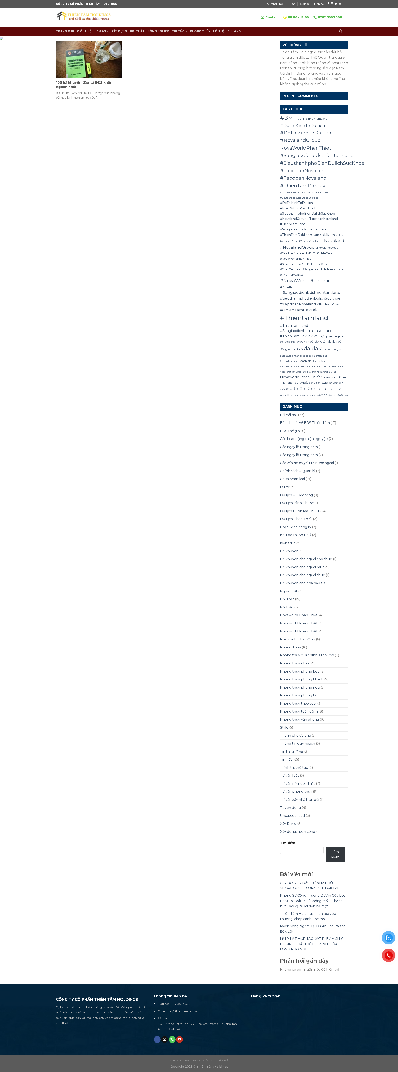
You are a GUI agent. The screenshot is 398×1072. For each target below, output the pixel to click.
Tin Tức (178, 31)
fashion (306, 360)
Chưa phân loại (292, 479)
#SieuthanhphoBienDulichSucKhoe (310, 298)
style (325, 382)
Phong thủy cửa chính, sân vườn (307, 655)
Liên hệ (319, 3)
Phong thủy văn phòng (299, 719)
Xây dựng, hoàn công (297, 832)
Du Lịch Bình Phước (297, 503)
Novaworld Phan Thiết (300, 377)
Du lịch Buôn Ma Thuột (299, 511)
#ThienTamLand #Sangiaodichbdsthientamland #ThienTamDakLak (306, 330)
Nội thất (286, 607)
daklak (313, 348)
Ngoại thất (288, 591)
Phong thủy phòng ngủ (300, 687)
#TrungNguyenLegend (328, 336)
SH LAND (234, 31)
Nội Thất (137, 31)
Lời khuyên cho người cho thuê (306, 559)
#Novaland (332, 240)
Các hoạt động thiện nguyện (304, 439)
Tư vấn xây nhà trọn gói (299, 800)
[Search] (340, 31)
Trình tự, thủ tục (294, 768)
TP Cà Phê (334, 389)
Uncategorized (292, 816)
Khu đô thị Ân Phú (295, 535)
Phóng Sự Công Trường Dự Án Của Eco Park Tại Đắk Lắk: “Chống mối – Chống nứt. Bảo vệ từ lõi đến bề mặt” (312, 901)
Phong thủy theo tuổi (298, 703)
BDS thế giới (290, 431)
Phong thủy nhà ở (295, 663)
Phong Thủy (200, 31)
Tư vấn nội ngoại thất (297, 784)
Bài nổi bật (288, 415)
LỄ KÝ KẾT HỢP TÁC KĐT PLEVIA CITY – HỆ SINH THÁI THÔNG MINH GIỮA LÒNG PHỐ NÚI (312, 944)
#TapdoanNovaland (298, 304)
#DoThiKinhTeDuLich (302, 125)
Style (284, 727)
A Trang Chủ (275, 3)
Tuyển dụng (290, 808)
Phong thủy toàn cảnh (299, 711)
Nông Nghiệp (158, 31)
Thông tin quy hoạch (297, 743)
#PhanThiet (287, 287)
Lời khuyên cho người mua (302, 567)
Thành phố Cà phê (295, 735)
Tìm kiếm (287, 843)
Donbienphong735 (332, 349)
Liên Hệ (219, 31)
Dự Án (285, 487)
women (322, 395)
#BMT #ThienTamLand (312, 118)
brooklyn (303, 341)
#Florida (315, 234)
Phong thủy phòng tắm (300, 695)
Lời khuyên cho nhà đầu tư (302, 583)
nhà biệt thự (309, 372)
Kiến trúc (287, 543)
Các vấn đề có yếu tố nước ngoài (307, 463)
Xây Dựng (119, 31)
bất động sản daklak (323, 341)
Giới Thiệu (85, 31)
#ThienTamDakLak (299, 310)
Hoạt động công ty (295, 527)
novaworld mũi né (326, 372)
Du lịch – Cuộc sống (296, 495)
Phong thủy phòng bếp (300, 671)
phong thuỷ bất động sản (304, 382)
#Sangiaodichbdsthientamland (310, 292)
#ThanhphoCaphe (329, 304)
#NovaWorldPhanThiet (306, 280)
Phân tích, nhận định (297, 639)
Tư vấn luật (289, 775)
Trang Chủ (65, 31)
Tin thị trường (291, 752)
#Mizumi (328, 235)
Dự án (291, 3)
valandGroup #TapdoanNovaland (298, 395)
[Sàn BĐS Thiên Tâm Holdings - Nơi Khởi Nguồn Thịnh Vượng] (87, 17)
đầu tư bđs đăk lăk (338, 395)
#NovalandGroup (297, 247)
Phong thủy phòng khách (301, 679)
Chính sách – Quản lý (297, 471)
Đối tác (305, 3)
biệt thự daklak (288, 341)
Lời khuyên (289, 551)
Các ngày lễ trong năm (299, 447)
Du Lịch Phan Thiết (296, 519)
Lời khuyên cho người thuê (302, 575)
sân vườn (334, 383)
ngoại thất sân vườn (291, 372)
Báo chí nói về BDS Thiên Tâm (305, 423)
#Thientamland (304, 318)
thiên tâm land (310, 388)
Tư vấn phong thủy (296, 791)
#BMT (288, 117)
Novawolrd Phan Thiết (299, 615)
